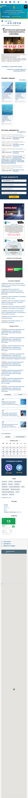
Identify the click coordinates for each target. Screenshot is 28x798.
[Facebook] (6, 2)
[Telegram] (14, 2)
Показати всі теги (6, 497)
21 (17, 451)
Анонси (20, 394)
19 (10, 451)
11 (6, 449)
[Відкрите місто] (14, 269)
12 (10, 449)
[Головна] (2, 2)
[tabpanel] (14, 269)
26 (10, 453)
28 (17, 453)
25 (7, 453)
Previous (7, 278)
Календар (7, 436)
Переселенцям (16, 16)
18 (7, 451)
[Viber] (10, 2)
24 (3, 453)
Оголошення (8, 394)
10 (3, 449)
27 (14, 453)
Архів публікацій (20, 436)
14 (17, 449)
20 (14, 451)
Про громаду (6, 16)
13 (14, 449)
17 (3, 451)
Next (20, 278)
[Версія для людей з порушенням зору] (18, 2)
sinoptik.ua (19, 512)
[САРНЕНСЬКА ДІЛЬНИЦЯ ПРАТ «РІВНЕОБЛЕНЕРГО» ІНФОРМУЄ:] (14, 45)
